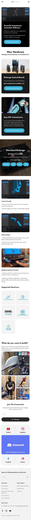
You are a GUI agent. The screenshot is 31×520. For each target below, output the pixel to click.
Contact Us (19, 491)
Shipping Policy (20, 488)
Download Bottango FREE (12, 42)
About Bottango (5, 486)
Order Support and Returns (23, 486)
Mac (13, 164)
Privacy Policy (5, 488)
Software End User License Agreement (7, 492)
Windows (6, 164)
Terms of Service (5, 495)
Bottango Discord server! (22, 506)
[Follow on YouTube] (10, 511)
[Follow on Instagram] (6, 511)
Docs (26, 164)
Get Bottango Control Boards (13, 88)
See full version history (16, 160)
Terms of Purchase (6, 498)
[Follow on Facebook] (3, 511)
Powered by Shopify (15, 515)
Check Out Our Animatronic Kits (14, 130)
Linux (19, 164)
